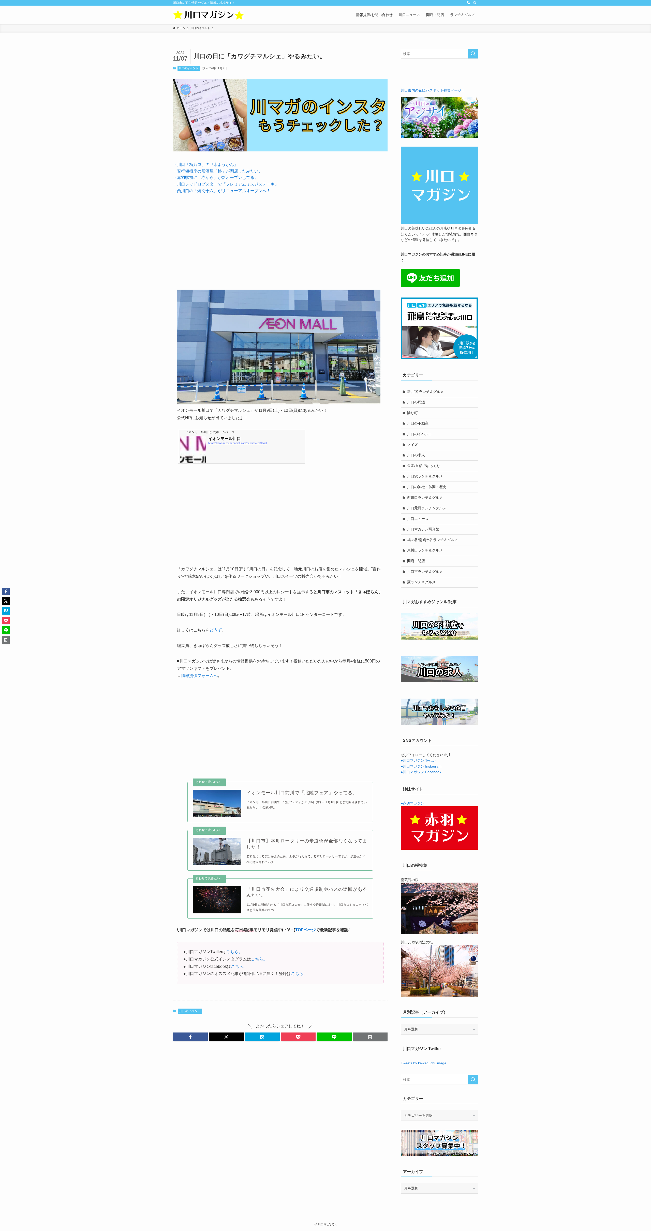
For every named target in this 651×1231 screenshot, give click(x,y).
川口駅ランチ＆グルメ (425, 476)
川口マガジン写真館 (423, 529)
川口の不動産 (417, 423)
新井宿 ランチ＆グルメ (425, 392)
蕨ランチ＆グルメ (421, 582)
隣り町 (412, 413)
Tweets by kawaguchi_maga (423, 1063)
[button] (190, 1036)
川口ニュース (417, 519)
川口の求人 (416, 455)
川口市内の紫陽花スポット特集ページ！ (433, 90)
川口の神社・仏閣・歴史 (426, 487)
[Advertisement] (280, 237)
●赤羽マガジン (412, 803)
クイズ (412, 445)
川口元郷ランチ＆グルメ (426, 508)
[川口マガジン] (208, 15)
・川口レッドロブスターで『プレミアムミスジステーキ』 (226, 184)
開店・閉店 (416, 561)
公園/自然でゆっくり (423, 466)
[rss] (468, 3)
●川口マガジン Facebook (421, 772)
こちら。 (234, 952)
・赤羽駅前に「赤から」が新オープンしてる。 (215, 177)
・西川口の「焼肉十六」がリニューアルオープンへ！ (222, 191)
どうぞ (216, 630)
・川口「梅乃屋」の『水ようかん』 (205, 164)
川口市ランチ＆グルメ (425, 572)
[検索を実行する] (473, 54)
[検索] (474, 3)
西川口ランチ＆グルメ (425, 498)
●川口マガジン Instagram (421, 766)
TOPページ (305, 930)
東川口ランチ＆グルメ (425, 550)
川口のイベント (188, 68)
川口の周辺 (416, 402)
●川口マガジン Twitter (418, 760)
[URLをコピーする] (370, 1036)
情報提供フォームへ (199, 675)
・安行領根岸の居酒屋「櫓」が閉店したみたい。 (217, 171)
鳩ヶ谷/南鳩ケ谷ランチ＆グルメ (432, 540)
